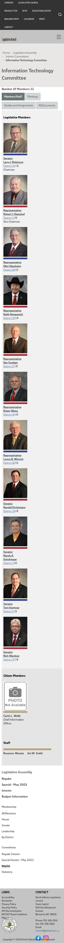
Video (42, 19)
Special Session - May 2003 (17, 860)
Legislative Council (28, 3)
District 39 (9, 318)
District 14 (9, 414)
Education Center (41, 11)
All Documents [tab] (47, 105)
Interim (6, 790)
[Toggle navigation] (57, 36)
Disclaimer (7, 900)
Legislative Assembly (25, 52)
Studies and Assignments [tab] (18, 105)
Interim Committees (17, 56)
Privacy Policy (9, 904)
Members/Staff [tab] (13, 96)
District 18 (9, 270)
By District (7, 837)
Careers (8, 3)
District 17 (8, 366)
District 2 (8, 218)
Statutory (7, 872)
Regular (7, 779)
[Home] (9, 36)
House (5, 819)
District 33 (9, 511)
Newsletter (10, 11)
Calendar (29, 19)
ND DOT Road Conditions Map (14, 916)
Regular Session (11, 854)
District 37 (9, 659)
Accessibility (8, 897)
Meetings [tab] (32, 96)
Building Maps (11, 19)
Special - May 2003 (14, 785)
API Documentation (12, 911)
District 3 (8, 563)
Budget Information (15, 796)
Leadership (8, 831)
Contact (8, 27)
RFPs (24, 11)
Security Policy (9, 907)
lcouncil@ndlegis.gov (46, 930)
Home (6, 52)
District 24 (9, 166)
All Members (9, 813)
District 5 (8, 611)
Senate (6, 825)
